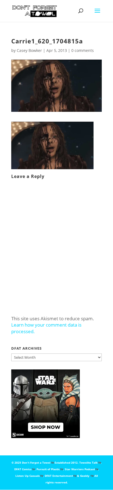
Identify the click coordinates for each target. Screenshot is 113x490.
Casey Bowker (29, 50)
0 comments (82, 50)
